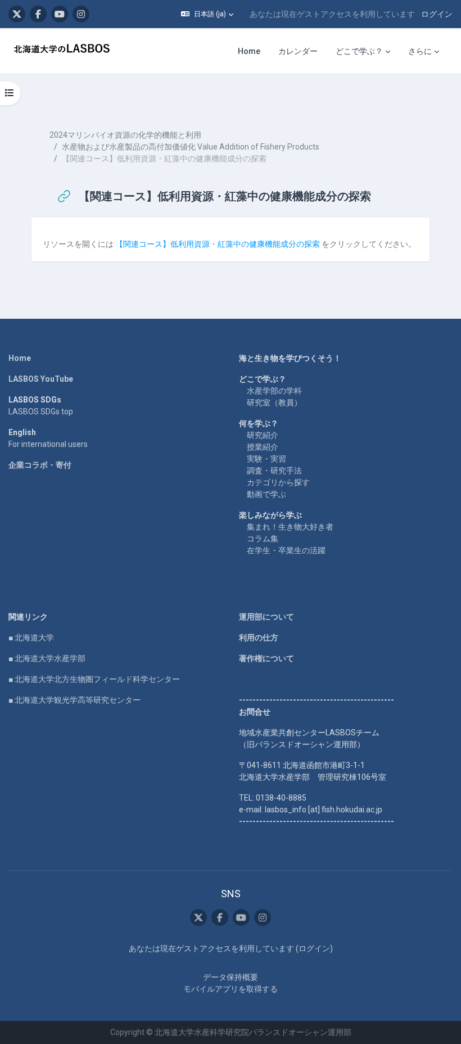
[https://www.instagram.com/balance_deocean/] (81, 14)
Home (19, 358)
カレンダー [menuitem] (298, 51)
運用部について (266, 616)
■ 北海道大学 (31, 637)
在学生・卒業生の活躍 (286, 550)
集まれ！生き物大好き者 (290, 526)
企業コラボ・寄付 (39, 464)
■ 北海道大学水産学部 (46, 658)
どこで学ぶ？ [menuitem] (359, 51)
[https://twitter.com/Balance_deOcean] (16, 14)
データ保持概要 (230, 977)
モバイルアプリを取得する (230, 988)
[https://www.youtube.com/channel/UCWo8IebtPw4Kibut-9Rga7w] (59, 14)
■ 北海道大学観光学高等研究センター (74, 699)
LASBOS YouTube (40, 378)
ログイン (437, 14)
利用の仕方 (258, 637)
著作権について (266, 658)
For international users (48, 444)
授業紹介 (262, 446)
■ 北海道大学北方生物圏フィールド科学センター (94, 679)
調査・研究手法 (274, 470)
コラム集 (262, 538)
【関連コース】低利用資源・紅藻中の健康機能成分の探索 (217, 243)
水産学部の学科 (274, 390)
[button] (207, 14)
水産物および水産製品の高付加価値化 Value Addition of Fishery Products (190, 146)
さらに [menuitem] (420, 51)
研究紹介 (262, 435)
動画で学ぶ (266, 494)
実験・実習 (266, 458)
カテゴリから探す (278, 482)
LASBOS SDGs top (40, 411)
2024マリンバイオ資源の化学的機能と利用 (125, 134)
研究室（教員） (274, 402)
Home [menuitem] (249, 51)
